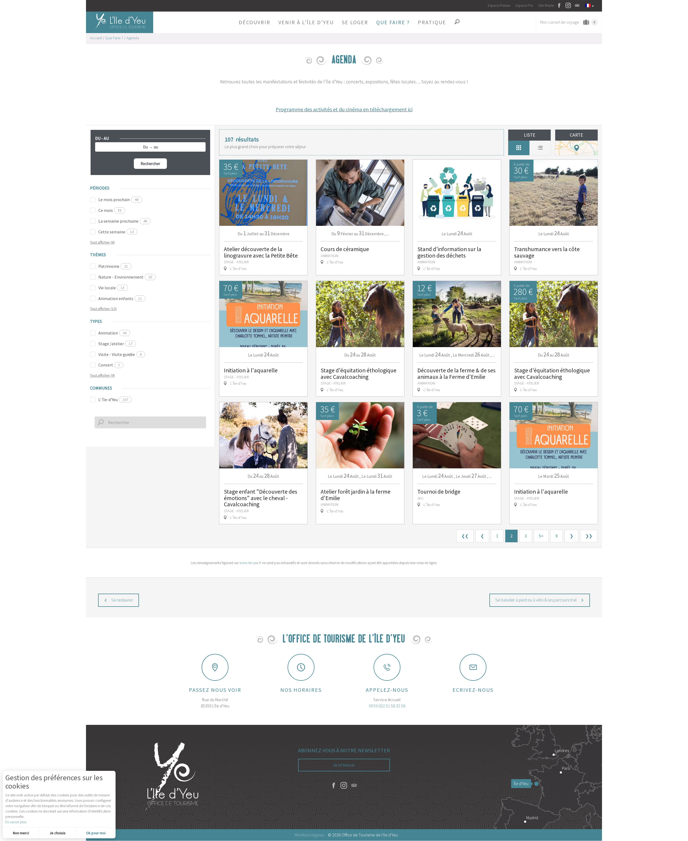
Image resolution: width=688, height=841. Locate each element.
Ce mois (109, 210)
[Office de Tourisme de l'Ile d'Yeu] (172, 777)
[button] (254, 22)
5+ (541, 536)
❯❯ (588, 536)
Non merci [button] (21, 833)
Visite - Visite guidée (120, 354)
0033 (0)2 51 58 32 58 (387, 705)
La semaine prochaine (122, 221)
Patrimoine (113, 266)
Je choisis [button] (57, 833)
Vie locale (111, 287)
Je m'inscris (344, 765)
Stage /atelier (115, 343)
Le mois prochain (118, 199)
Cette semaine (116, 231)
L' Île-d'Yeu (113, 399)
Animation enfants (120, 298)
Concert (109, 365)
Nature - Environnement (125, 277)
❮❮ (464, 536)
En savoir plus (15, 821)
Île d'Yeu (521, 783)
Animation (112, 333)
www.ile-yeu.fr (250, 562)
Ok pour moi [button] (96, 833)
